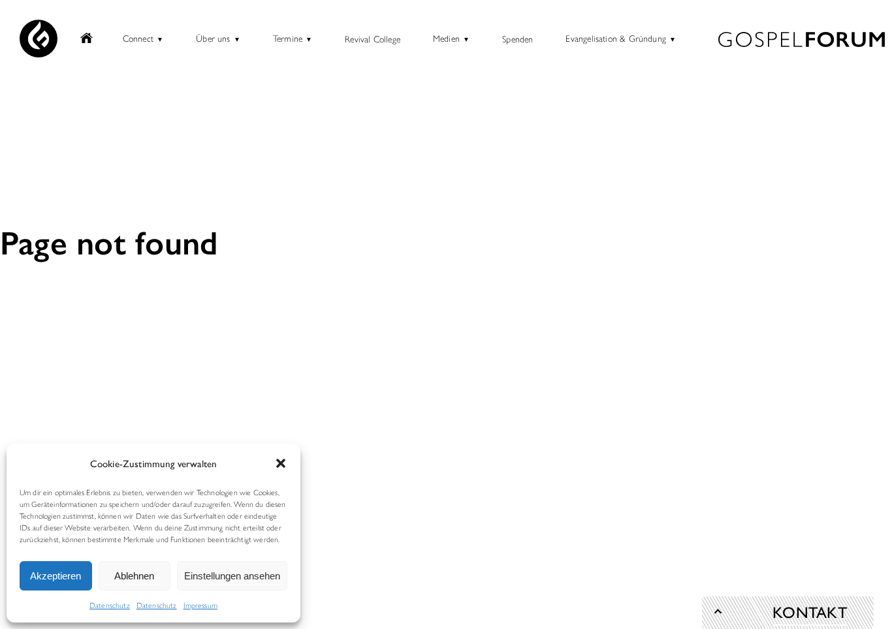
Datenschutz (109, 605)
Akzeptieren (55, 575)
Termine (287, 37)
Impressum (200, 605)
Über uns (213, 37)
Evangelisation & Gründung (615, 37)
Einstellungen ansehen (232, 575)
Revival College (372, 38)
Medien (446, 37)
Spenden (517, 38)
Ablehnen (134, 575)
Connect (138, 37)
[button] (280, 463)
